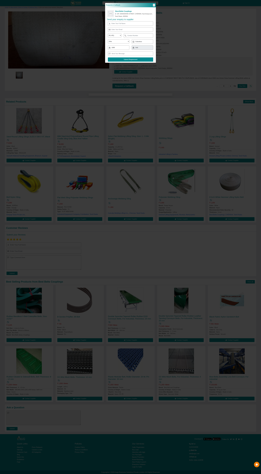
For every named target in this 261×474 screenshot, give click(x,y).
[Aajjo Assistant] (256, 464)
